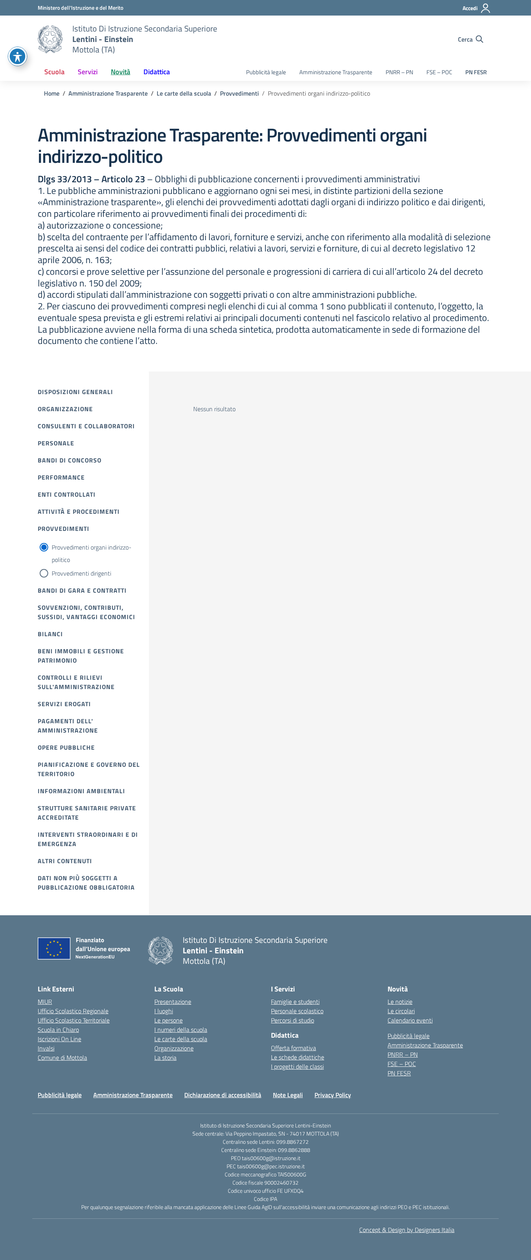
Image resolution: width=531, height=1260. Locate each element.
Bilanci (50, 634)
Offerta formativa (293, 1047)
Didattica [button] (156, 71)
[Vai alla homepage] (50, 39)
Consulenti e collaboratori (86, 426)
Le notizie (400, 1001)
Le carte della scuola (180, 1039)
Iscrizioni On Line (59, 1039)
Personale (56, 443)
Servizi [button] (88, 71)
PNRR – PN (399, 72)
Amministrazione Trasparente (335, 72)
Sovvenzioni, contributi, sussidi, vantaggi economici (86, 612)
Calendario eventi (410, 1020)
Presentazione (172, 1001)
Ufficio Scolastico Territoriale (74, 1020)
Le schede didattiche (297, 1057)
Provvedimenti (63, 528)
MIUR (45, 1001)
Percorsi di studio (292, 1020)
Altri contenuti (65, 861)
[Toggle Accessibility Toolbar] (17, 56)
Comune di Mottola (62, 1057)
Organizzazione (65, 409)
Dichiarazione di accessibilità (222, 1094)
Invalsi (46, 1048)
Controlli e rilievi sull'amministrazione (76, 682)
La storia (165, 1057)
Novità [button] (120, 71)
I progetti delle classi (297, 1066)
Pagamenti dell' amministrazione (68, 725)
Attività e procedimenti (79, 511)
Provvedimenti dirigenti (81, 573)
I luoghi (163, 1011)
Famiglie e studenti (295, 1001)
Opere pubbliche (66, 747)
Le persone (168, 1020)
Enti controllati (67, 494)
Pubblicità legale (266, 72)
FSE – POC (439, 72)
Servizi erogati (64, 704)
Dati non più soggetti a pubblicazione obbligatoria (86, 882)
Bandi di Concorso (69, 460)
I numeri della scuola (180, 1029)
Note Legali (288, 1094)
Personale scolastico (297, 1011)
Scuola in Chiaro (58, 1029)
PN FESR (476, 72)
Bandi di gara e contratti (82, 590)
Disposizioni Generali (75, 391)
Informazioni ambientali (81, 791)
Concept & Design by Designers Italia (406, 1229)
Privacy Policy (332, 1094)
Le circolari (401, 1011)
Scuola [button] (54, 71)
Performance (61, 477)
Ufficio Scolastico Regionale (73, 1011)
